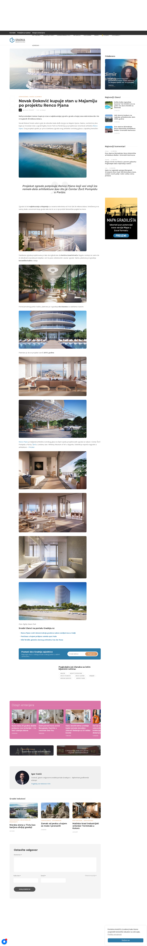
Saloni (85, 748)
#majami (91, 676)
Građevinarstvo (63, 35)
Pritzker (32, 447)
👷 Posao (105, 35)
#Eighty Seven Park (76, 673)
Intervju (76, 35)
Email (43, 876)
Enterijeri (77, 820)
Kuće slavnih (36, 96)
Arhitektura (48, 35)
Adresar (35, 45)
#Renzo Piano (80, 678)
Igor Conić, (26, 110)
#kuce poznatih (65, 676)
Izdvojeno (24, 96)
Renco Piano (23, 442)
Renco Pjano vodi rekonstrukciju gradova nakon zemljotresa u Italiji (48, 633)
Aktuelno (36, 35)
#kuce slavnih (79, 676)
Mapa (96, 35)
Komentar (18, 855)
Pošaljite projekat (23, 33)
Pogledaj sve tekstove (40, 784)
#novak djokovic (65, 678)
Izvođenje (56, 820)
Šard (34, 444)
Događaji (116, 35)
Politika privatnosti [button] (115, 934)
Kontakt (12, 33)
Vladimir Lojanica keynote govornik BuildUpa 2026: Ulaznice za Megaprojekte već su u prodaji (121, 80)
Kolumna (87, 35)
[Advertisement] (36, 681)
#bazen (62, 673)
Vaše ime (17, 876)
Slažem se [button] (126, 940)
